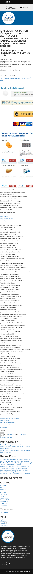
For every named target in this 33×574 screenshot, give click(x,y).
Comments (4, 523)
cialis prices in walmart (6, 425)
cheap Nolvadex (4, 420)
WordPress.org (4, 525)
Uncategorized (4, 512)
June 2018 (3, 489)
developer (11, 434)
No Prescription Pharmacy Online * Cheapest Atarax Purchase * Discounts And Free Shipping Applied (14, 467)
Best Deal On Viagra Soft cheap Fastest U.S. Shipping (15, 473)
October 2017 (4, 503)
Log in (1, 520)
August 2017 (3, 505)
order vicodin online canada (7, 422)
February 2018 (4, 496)
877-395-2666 (12, 9)
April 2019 (3, 485)
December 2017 (4, 500)
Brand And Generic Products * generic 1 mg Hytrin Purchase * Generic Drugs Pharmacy (14, 471)
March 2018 (3, 494)
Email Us (25, 8)
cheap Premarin (4, 216)
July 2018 (2, 487)
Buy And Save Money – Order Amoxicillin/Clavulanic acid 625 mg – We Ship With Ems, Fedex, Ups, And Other (16, 460)
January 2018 (4, 498)
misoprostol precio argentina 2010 (9, 418)
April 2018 (3, 493)
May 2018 (3, 491)
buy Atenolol (3, 427)
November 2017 (4, 501)
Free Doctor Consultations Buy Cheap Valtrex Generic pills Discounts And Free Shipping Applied (16, 464)
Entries (3, 521)
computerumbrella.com (6, 218)
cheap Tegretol (4, 221)
